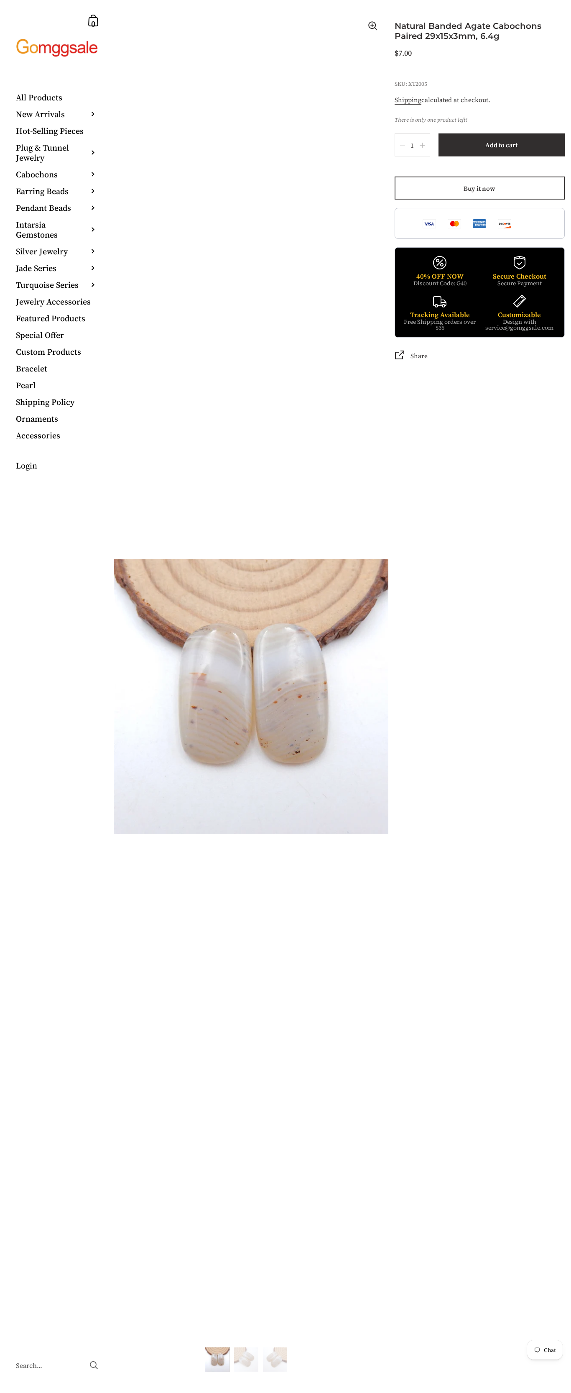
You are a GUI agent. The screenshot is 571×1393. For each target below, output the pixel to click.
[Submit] (93, 1365)
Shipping (408, 99)
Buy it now (479, 188)
